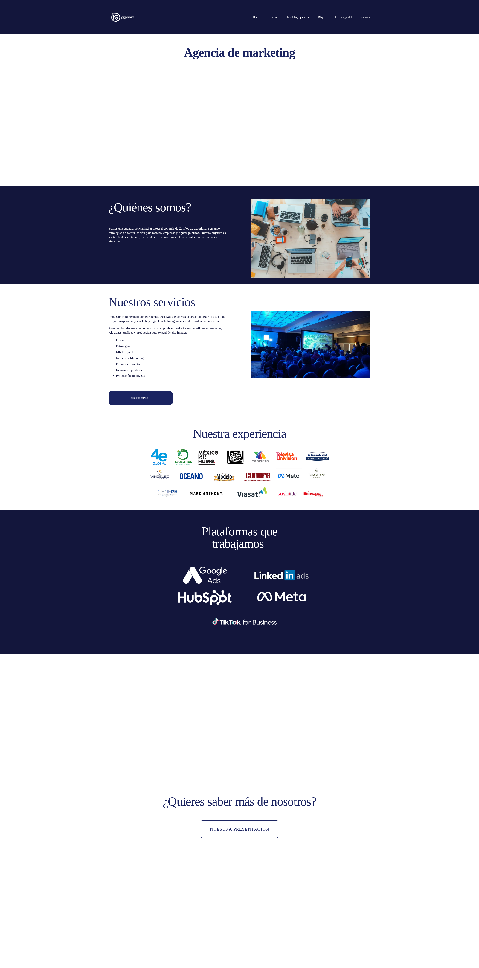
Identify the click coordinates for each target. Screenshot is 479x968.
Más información (140, 398)
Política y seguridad (342, 17)
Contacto (365, 17)
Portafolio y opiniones (298, 17)
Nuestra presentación (239, 829)
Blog (320, 17)
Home (256, 17)
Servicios (273, 17)
